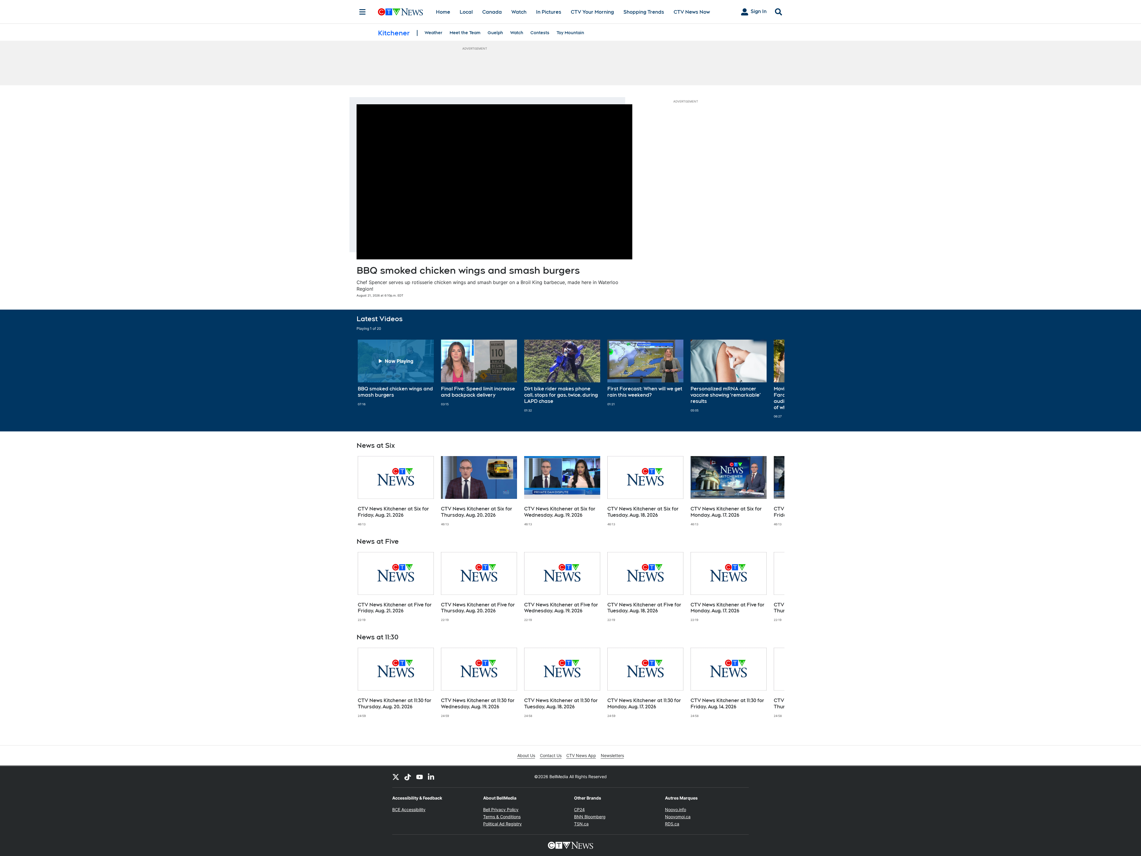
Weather (433, 32)
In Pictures (548, 12)
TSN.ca (581, 823)
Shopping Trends (643, 12)
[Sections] (362, 12)
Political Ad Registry (502, 823)
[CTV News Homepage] (400, 11)
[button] (772, 379)
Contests (539, 32)
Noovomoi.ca (678, 816)
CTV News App (581, 755)
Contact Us (551, 755)
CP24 (579, 809)
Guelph (495, 32)
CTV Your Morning (592, 12)
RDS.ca (672, 823)
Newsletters (612, 755)
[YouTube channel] (419, 776)
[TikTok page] (407, 776)
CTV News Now (692, 12)
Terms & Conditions (502, 816)
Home (443, 12)
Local (466, 12)
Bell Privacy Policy (501, 809)
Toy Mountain (570, 32)
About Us (526, 755)
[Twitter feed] (395, 776)
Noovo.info (675, 809)
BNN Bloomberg (590, 816)
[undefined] (396, 373)
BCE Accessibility (408, 809)
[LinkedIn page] (431, 776)
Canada (492, 12)
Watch (519, 12)
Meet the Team (465, 32)
